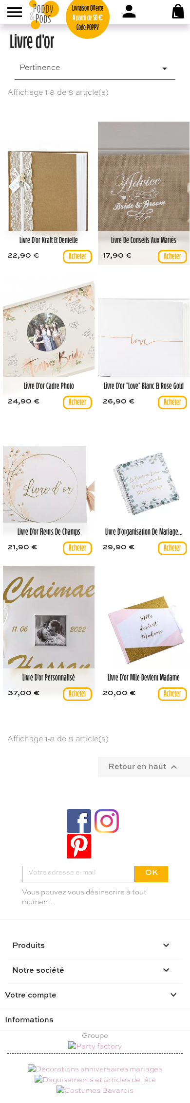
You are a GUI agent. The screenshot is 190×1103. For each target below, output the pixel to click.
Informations (29, 1019)
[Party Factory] (95, 1047)
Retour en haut (144, 767)
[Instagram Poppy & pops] (107, 821)
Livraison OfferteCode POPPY (87, 18)
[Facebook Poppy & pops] (79, 821)
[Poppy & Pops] (56, 14)
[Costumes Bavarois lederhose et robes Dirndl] (95, 1089)
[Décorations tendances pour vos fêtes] (95, 1068)
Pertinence (95, 68)
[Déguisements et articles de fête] (95, 1079)
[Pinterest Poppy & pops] (79, 846)
